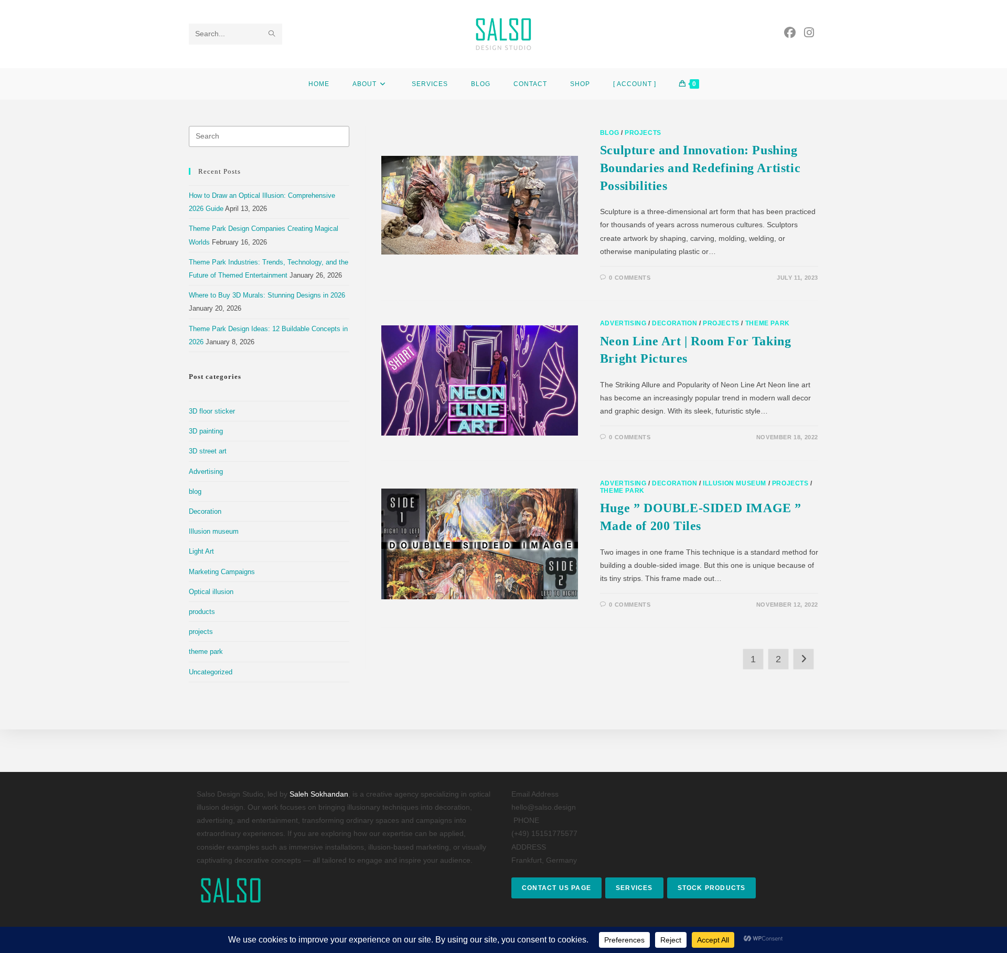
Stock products (712, 888)
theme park (767, 323)
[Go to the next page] (803, 659)
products (202, 612)
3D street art (208, 451)
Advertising (623, 323)
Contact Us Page (556, 888)
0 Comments (629, 277)
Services (634, 888)
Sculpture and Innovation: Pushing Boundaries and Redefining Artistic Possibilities (700, 167)
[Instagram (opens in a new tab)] (809, 33)
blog (609, 132)
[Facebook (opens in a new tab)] (790, 33)
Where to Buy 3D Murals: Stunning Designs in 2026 (267, 295)
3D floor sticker (212, 411)
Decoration (674, 323)
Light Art (201, 551)
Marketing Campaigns (222, 572)
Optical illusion (211, 592)
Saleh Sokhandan (319, 794)
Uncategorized (210, 672)
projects (643, 132)
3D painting (206, 431)
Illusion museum (734, 483)
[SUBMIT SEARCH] (272, 34)
